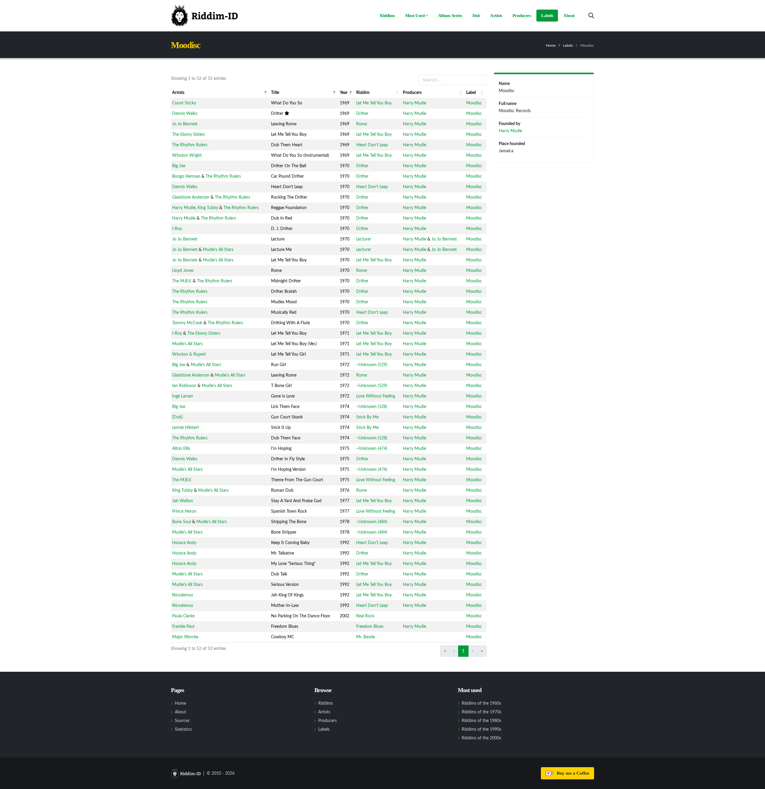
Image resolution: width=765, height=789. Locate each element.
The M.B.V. (182, 281)
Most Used (415, 15)
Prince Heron (184, 511)
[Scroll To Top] (754, 782)
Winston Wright (187, 155)
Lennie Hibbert (185, 428)
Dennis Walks (184, 114)
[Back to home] (204, 15)
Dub (476, 15)
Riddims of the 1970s (481, 712)
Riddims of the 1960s (481, 703)
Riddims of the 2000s (481, 738)
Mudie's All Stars (218, 250)
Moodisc (474, 103)
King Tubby (208, 208)
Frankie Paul (183, 627)
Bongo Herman (186, 176)
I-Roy (177, 229)
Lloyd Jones (183, 271)
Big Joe (178, 166)
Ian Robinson (184, 386)
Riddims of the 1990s (481, 729)
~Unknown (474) (371, 449)
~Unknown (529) (371, 365)
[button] (265, 93)
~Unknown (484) (371, 522)
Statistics (183, 729)
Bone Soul (181, 522)
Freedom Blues (369, 627)
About (569, 15)
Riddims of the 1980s (481, 721)
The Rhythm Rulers (189, 145)
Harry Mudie (414, 103)
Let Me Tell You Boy (374, 103)
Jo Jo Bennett (185, 124)
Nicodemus (182, 595)
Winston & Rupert (189, 354)
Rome (361, 124)
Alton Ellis (181, 449)
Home (551, 45)
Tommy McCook (187, 323)
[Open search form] (591, 16)
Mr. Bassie (365, 637)
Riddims (387, 15)
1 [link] (463, 651)
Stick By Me (367, 417)
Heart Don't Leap (372, 145)
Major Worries (185, 637)
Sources (182, 721)
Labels (547, 15)
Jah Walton (182, 501)
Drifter (362, 114)
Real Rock (365, 616)
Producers (521, 15)
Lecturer (363, 239)
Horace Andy (184, 543)
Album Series (450, 15)
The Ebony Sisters (188, 134)
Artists (496, 15)
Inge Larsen (182, 396)
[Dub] (177, 417)
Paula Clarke (183, 616)
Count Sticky (184, 103)
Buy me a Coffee (571, 773)
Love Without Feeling (375, 396)
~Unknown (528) (371, 407)
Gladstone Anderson (190, 197)
